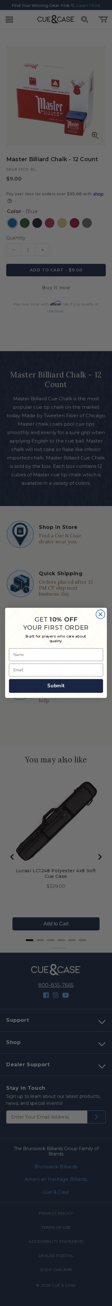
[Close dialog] (100, 614)
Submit (56, 686)
